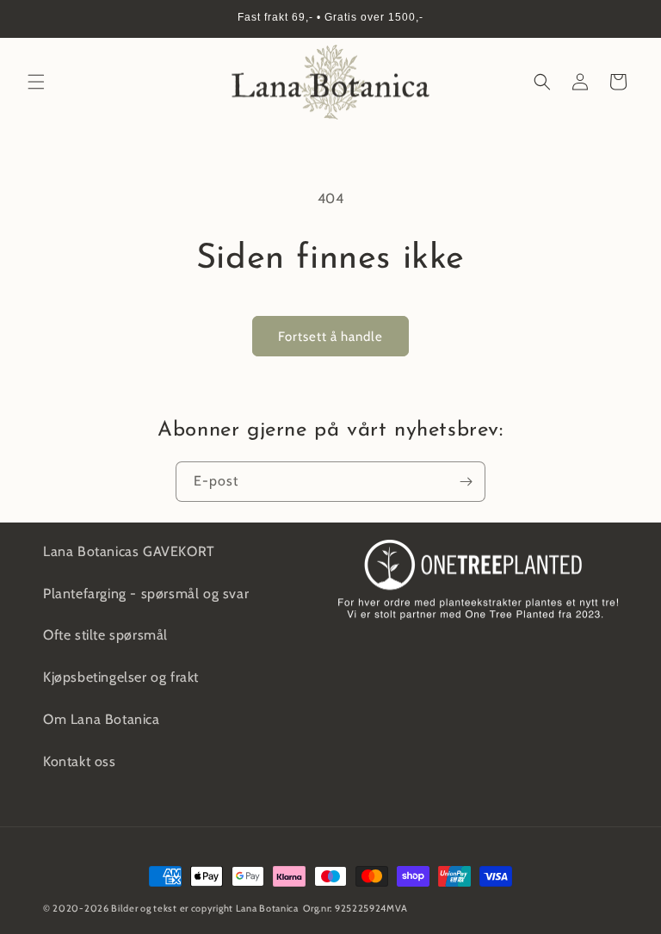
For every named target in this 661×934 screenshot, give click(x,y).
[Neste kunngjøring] (627, 19)
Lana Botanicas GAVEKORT (129, 551)
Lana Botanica (267, 908)
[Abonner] (466, 481)
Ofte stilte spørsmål (105, 635)
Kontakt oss (79, 761)
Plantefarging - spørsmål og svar (146, 593)
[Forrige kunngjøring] (34, 19)
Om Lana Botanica (101, 719)
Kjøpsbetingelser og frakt (121, 677)
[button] (36, 82)
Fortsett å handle (330, 336)
